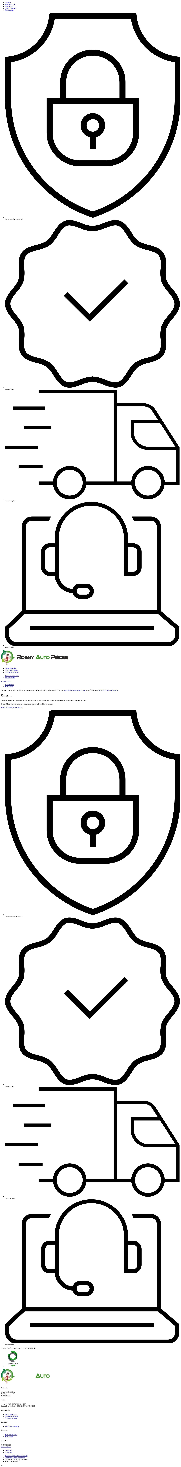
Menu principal (10, 4)
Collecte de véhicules (12, 672)
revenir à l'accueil (6, 707)
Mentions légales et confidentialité (16, 1456)
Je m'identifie (9, 685)
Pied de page (9, 10)
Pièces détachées (10, 668)
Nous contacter (10, 678)
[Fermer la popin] (2, 1465)
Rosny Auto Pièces (11, 670)
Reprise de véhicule (11, 1416)
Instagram (8, 1452)
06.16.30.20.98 (103, 690)
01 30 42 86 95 (6, 681)
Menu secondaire (10, 8)
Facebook (8, 1450)
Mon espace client (11, 1435)
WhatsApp (114, 690)
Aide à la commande (12, 676)
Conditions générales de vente (15, 1458)
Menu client (9, 6)
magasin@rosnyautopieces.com (74, 690)
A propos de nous (11, 1418)
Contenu (8, 2)
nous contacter (17, 707)
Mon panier (9, 687)
